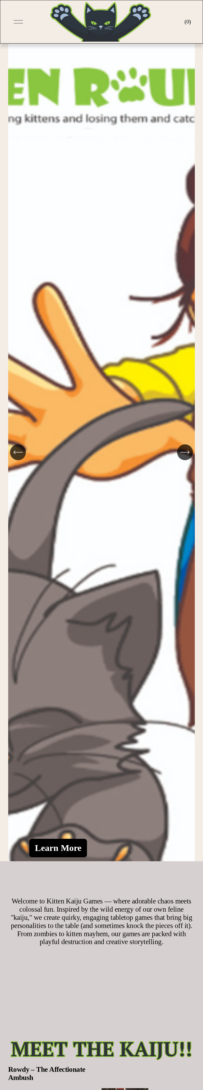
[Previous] (18, 452)
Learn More (58, 848)
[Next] (185, 452)
